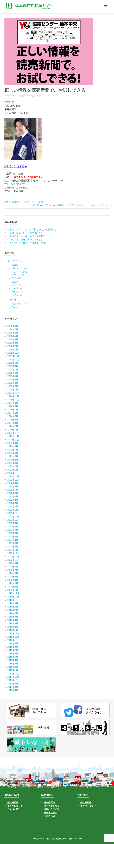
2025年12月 (13, 353)
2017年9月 (12, 683)
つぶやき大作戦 (19, 271)
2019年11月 (13, 597)
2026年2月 (12, 346)
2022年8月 (12, 486)
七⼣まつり (17, 288)
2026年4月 (12, 339)
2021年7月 (12, 530)
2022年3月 (12, 503)
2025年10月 (13, 359)
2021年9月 (12, 523)
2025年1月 (12, 389)
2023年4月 (12, 460)
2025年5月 (12, 376)
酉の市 (15, 281)
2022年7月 (12, 490)
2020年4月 (12, 580)
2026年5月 (12, 336)
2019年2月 (12, 627)
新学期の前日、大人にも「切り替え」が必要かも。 (33, 229)
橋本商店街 (49, 802)
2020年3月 (12, 583)
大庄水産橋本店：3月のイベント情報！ (25, 202)
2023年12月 (13, 433)
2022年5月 (12, 496)
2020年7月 (12, 570)
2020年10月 (13, 560)
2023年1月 (12, 470)
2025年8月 (12, 366)
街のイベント (18, 295)
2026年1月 (12, 349)
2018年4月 (12, 660)
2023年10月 (13, 439)
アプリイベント (19, 275)
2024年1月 (12, 429)
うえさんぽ (12, 809)
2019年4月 (12, 620)
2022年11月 (13, 476)
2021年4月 (12, 540)
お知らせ (37, 96)
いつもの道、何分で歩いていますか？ (26, 239)
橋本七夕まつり (51, 806)
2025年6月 (12, 373)
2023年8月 (12, 446)
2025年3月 (12, 383)
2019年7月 (12, 610)
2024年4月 (12, 419)
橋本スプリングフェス (23, 268)
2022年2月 (12, 506)
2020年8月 (12, 566)
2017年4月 (12, 690)
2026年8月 (12, 326)
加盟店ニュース (26, 96)
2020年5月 (12, 576)
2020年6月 (12, 573)
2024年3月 (12, 423)
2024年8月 (12, 406)
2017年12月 (13, 673)
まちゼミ (16, 285)
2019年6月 (12, 613)
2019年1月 (12, 630)
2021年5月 (12, 536)
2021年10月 (13, 520)
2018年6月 (12, 653)
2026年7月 (12, 329)
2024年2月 (12, 426)
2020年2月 (12, 586)
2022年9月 (12, 483)
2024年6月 (12, 413)
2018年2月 (12, 667)
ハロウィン (17, 292)
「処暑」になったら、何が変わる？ (25, 233)
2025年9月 (12, 363)
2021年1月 (12, 550)
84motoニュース (20, 307)
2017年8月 (12, 687)
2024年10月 (13, 399)
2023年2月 (12, 466)
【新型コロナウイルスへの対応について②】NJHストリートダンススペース (70, 205)
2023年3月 (12, 463)
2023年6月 (12, 453)
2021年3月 (12, 543)
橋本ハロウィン (15, 806)
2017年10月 (13, 680)
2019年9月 (12, 603)
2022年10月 (13, 480)
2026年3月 (12, 343)
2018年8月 (12, 647)
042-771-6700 (18, 184)
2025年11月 (13, 356)
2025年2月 (12, 386)
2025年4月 (12, 379)
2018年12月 (13, 633)
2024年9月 (12, 403)
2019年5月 (12, 617)
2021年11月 (13, 516)
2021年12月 (13, 513)
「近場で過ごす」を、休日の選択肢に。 (27, 236)
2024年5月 (12, 416)
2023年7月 (12, 450)
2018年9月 (12, 643)
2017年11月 (13, 677)
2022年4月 (12, 500)
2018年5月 (12, 657)
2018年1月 (12, 670)
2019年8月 (12, 607)
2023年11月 (13, 436)
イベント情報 (14, 260)
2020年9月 (12, 563)
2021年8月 (12, 526)
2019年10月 (13, 600)
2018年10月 (13, 640)
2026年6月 (12, 333)
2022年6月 (12, 493)
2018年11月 (13, 637)
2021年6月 (12, 533)
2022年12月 (13, 473)
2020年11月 (13, 556)
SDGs (15, 265)
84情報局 (16, 278)
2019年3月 (12, 623)
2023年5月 (12, 456)
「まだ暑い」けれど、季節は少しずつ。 (27, 243)
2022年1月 (12, 510)
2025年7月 (12, 369)
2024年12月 (13, 393)
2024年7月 (12, 409)
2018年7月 (12, 650)
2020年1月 (12, 590)
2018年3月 (12, 663)
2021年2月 (12, 546)
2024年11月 (13, 396)
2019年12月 (13, 593)
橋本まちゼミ (50, 812)
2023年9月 (12, 443)
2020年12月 (13, 553)
